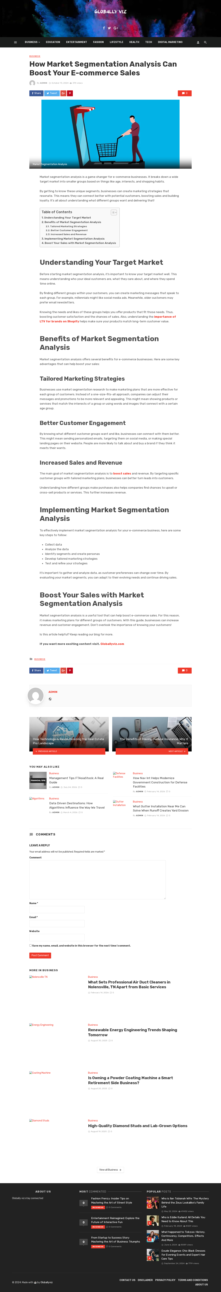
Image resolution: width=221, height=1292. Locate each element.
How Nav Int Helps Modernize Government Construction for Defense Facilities (160, 782)
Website (34, 931)
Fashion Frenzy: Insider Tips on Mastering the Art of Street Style (111, 1200)
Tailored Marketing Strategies (68, 226)
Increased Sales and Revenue (69, 234)
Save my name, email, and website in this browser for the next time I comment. (81, 945)
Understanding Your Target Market (67, 217)
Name (33, 903)
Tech (148, 42)
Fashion (98, 42)
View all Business (108, 1169)
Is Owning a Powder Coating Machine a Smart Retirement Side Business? (130, 1080)
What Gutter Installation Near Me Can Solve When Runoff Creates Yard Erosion (161, 808)
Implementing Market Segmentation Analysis (75, 238)
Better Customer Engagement (69, 230)
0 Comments (115, 1207)
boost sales (122, 473)
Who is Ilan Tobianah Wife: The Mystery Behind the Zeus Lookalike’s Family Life (185, 1202)
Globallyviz (47, 1282)
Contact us (127, 1280)
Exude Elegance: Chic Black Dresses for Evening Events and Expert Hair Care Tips (183, 1254)
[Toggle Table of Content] (112, 212)
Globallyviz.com (112, 644)
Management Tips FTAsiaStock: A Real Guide (76, 780)
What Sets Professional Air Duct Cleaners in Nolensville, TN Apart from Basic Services (129, 984)
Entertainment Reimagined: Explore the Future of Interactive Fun (115, 1220)
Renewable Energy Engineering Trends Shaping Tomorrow (132, 1032)
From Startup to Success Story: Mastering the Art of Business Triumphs (115, 1239)
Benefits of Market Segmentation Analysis (73, 222)
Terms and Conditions (193, 1280)
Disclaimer (145, 1280)
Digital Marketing (170, 42)
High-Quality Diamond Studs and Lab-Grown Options (137, 1126)
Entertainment (76, 42)
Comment (35, 857)
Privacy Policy (165, 1280)
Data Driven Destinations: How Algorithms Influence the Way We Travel (77, 805)
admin (43, 83)
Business (31, 42)
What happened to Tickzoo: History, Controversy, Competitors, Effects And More (183, 1235)
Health (134, 42)
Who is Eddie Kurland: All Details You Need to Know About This (183, 1219)
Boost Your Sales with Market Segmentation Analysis (80, 243)
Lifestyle (116, 42)
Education (53, 42)
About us (201, 1284)
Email (33, 917)
